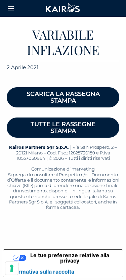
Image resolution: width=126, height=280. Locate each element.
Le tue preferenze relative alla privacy (69, 258)
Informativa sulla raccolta (41, 271)
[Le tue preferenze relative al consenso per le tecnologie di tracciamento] (11, 268)
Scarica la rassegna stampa (63, 97)
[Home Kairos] (63, 8)
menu (11, 8)
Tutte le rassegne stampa (63, 128)
